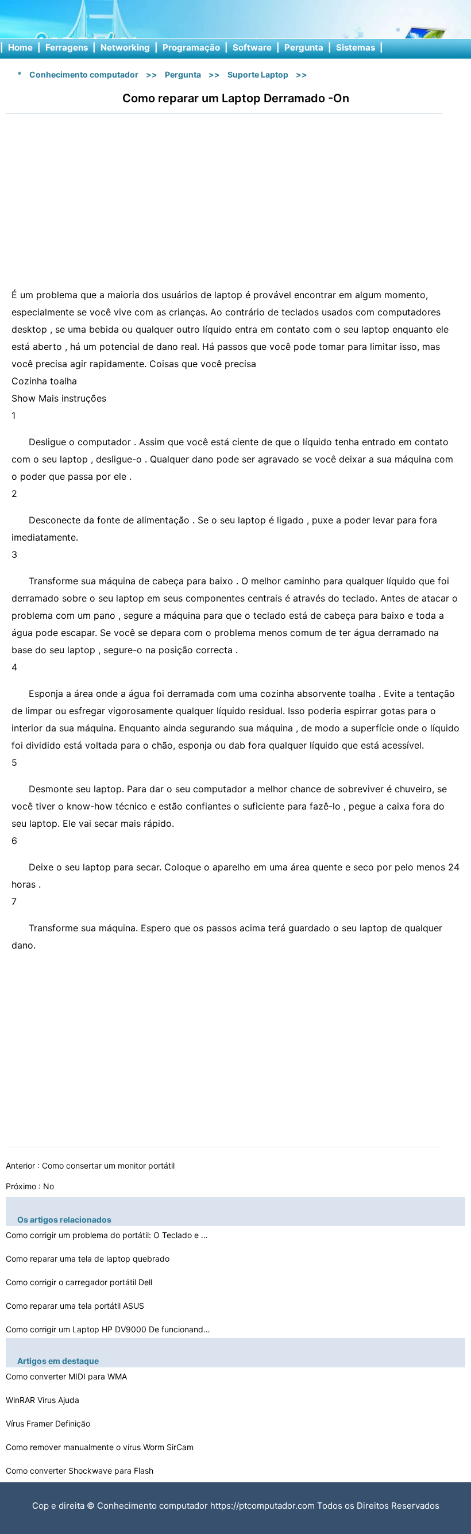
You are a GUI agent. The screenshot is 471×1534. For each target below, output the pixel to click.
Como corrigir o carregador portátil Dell (80, 1282)
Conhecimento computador (83, 74)
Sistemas (355, 47)
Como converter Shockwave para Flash (81, 1470)
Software (252, 47)
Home (20, 47)
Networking (125, 47)
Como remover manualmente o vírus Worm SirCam (101, 1447)
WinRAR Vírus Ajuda (44, 1400)
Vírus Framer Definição (49, 1423)
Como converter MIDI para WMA (67, 1376)
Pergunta (303, 47)
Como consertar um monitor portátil (109, 1165)
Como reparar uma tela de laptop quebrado (89, 1258)
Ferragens (66, 47)
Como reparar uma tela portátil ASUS (76, 1306)
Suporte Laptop (257, 74)
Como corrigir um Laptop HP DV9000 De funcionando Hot (109, 1329)
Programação (191, 47)
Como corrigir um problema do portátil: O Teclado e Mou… (109, 1235)
